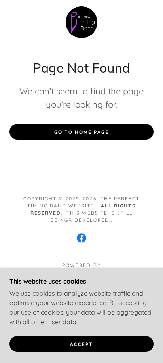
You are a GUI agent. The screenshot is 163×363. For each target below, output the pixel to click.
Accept (81, 344)
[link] (81, 22)
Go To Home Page (81, 132)
